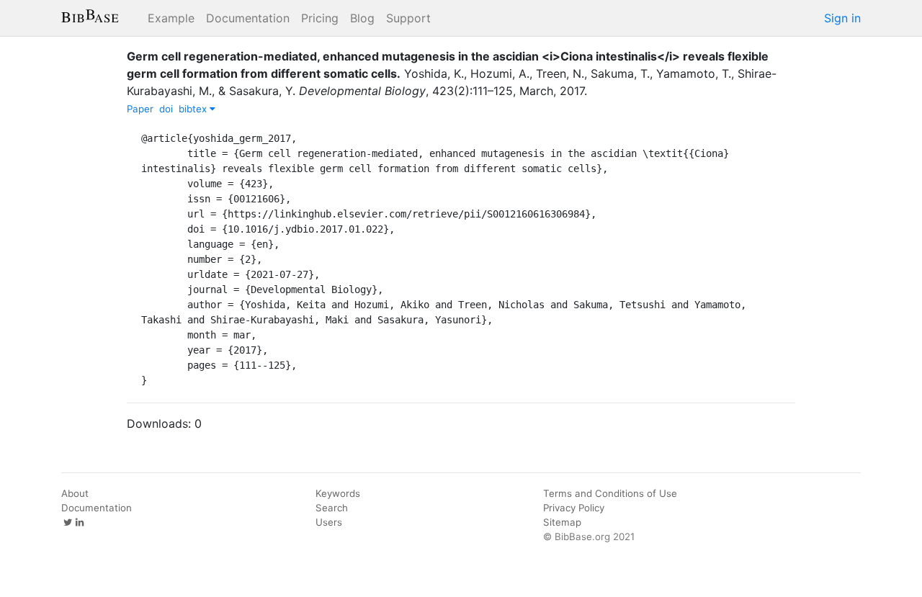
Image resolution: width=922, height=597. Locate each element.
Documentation (248, 18)
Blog (362, 18)
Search (331, 507)
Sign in (842, 18)
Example (171, 18)
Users (328, 522)
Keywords (337, 493)
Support (408, 18)
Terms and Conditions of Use (610, 493)
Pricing (320, 18)
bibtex (194, 109)
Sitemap (562, 522)
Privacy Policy (573, 507)
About (75, 493)
